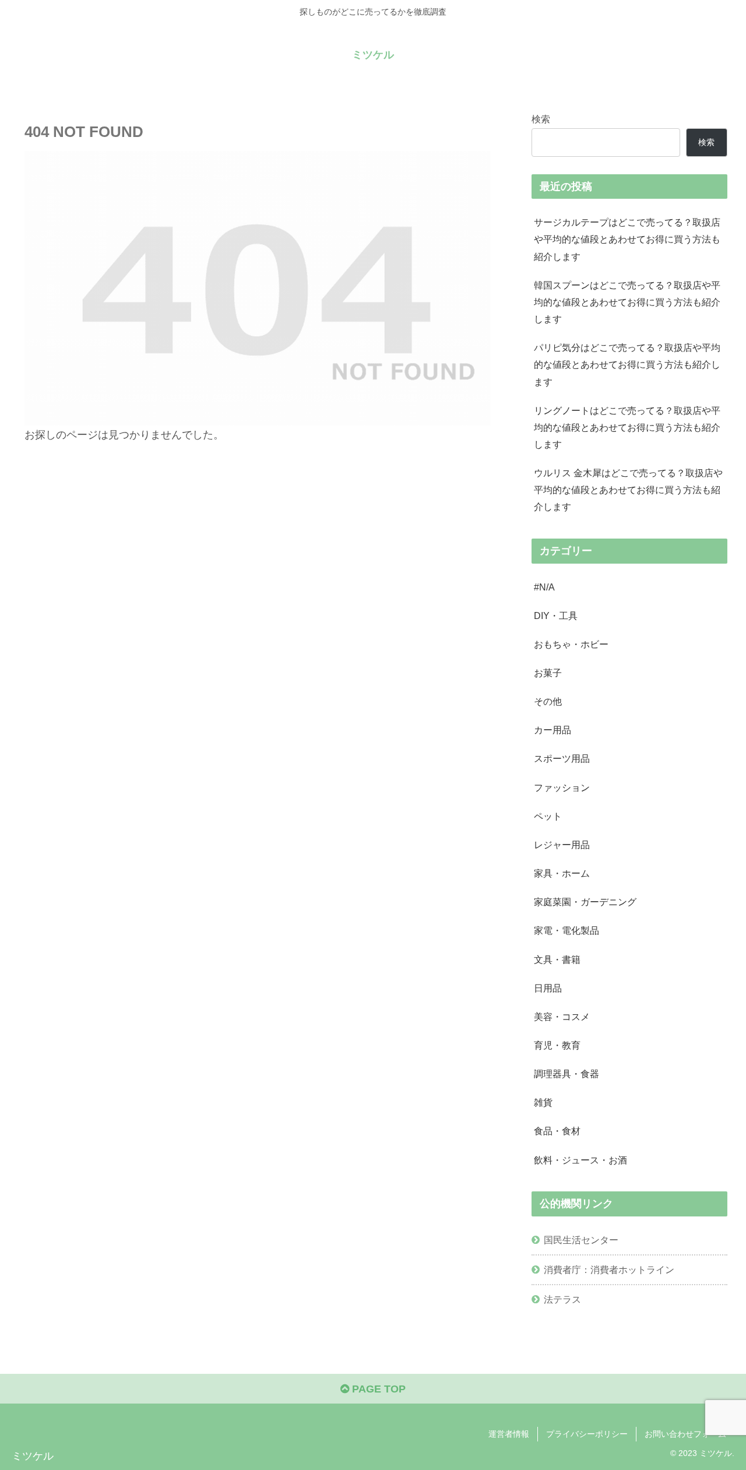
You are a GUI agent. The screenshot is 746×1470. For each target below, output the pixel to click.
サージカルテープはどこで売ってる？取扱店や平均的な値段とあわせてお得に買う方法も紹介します (627, 239)
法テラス (562, 1299)
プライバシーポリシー (587, 1434)
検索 (541, 119)
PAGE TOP (377, 1389)
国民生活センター (581, 1240)
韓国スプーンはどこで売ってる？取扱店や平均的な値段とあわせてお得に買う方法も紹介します (627, 302)
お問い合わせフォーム (685, 1434)
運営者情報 (508, 1434)
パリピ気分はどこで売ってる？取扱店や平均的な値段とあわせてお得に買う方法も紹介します (627, 364)
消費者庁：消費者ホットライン (609, 1269)
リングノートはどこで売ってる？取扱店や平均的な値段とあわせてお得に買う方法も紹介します (627, 427)
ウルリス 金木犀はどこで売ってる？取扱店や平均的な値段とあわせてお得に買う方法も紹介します (628, 489)
